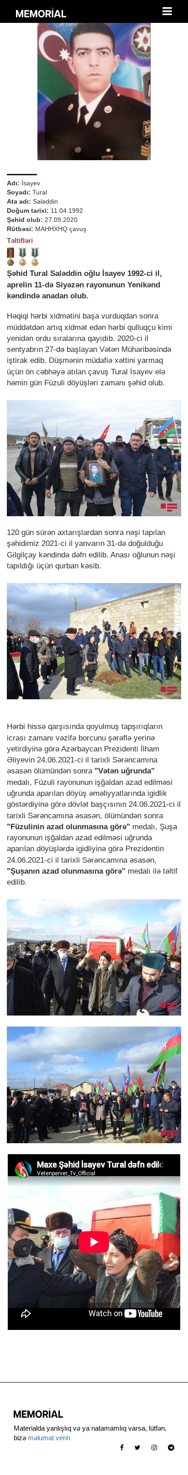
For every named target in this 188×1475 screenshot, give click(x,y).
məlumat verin (49, 1438)
